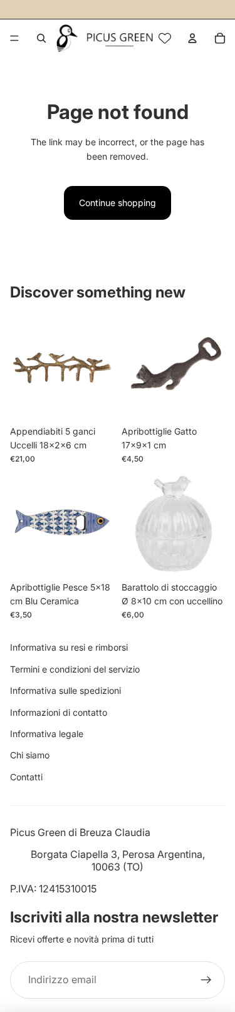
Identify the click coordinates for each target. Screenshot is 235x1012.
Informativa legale (46, 733)
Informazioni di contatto (58, 712)
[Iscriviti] (206, 980)
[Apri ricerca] (41, 38)
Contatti (26, 777)
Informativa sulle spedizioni (65, 690)
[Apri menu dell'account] (192, 38)
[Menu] (14, 38)
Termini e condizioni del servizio (75, 669)
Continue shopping (117, 202)
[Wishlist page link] (165, 38)
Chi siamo (30, 755)
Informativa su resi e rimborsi (69, 647)
